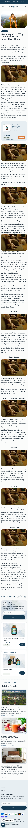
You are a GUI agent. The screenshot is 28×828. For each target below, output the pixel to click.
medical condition (11, 258)
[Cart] (25, 6)
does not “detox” (6, 165)
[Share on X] (18, 596)
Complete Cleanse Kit (8, 669)
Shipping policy (6, 824)
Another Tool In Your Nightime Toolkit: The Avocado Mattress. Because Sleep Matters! (11, 767)
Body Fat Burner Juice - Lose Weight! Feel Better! (9, 737)
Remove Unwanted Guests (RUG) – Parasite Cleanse (18, 126)
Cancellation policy (15, 824)
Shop (22, 644)
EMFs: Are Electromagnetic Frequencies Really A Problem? (11, 708)
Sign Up (14, 617)
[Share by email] (25, 596)
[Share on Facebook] (14, 596)
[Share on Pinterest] (21, 596)
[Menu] (2, 6)
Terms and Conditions (20, 821)
